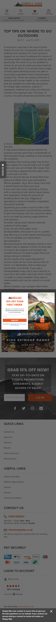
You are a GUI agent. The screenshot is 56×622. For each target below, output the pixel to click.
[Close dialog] (53, 294)
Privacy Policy (16, 325)
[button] (3, 170)
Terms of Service (23, 323)
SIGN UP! (14, 320)
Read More (17, 619)
